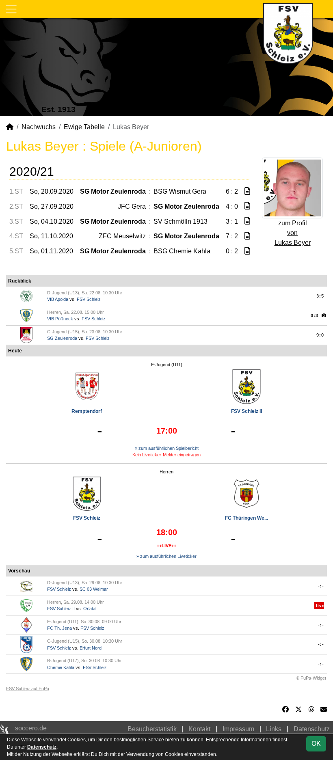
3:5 (320, 296)
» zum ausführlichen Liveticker (166, 556)
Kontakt (199, 728)
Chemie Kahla (60, 667)
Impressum (238, 728)
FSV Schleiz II (246, 411)
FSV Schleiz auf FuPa (27, 688)
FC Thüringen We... (246, 518)
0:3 (314, 315)
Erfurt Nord (91, 648)
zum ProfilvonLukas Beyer (293, 233)
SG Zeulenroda (62, 338)
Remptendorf (86, 411)
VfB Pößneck (60, 318)
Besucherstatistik (152, 728)
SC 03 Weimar (94, 589)
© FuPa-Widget (311, 678)
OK (316, 743)
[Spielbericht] (247, 191)
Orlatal (89, 608)
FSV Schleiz (89, 299)
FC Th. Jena (59, 628)
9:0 (320, 334)
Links (273, 728)
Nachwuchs (39, 126)
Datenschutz (312, 728)
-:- (321, 585)
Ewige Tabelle (84, 126)
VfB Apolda (57, 299)
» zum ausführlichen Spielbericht (167, 448)
